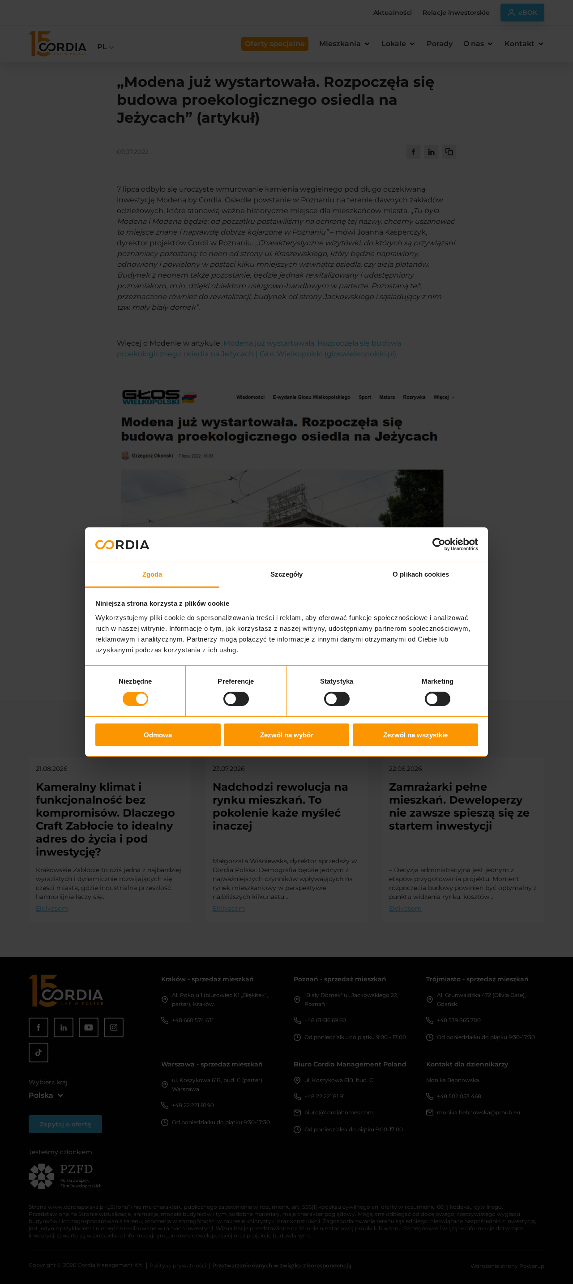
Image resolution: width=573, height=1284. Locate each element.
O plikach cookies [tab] (421, 574)
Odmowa (158, 735)
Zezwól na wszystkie (415, 735)
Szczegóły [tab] (286, 574)
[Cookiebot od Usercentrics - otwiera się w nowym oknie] (439, 544)
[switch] (236, 699)
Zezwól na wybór (286, 735)
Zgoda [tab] (152, 574)
